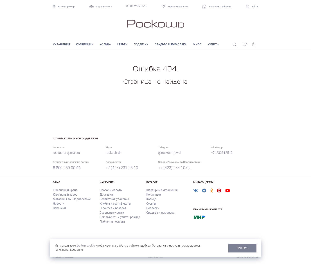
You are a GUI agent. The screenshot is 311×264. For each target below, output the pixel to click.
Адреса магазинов (178, 6)
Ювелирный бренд (65, 190)
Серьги (122, 44)
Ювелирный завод (65, 194)
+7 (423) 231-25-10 (122, 167)
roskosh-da (113, 153)
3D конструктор (66, 6)
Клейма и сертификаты (115, 203)
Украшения (61, 44)
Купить (213, 44)
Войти (254, 6)
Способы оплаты (111, 190)
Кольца (105, 44)
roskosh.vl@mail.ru (66, 153)
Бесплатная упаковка (114, 199)
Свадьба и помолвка (171, 44)
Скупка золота (104, 6)
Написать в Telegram (219, 6)
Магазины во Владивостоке (72, 199)
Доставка (106, 194)
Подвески (141, 44)
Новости (58, 203)
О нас (197, 44)
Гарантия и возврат (113, 208)
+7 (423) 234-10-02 (174, 167)
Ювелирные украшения (162, 190)
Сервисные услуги (112, 212)
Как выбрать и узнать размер (120, 217)
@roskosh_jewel (169, 153)
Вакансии (59, 208)
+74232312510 (222, 153)
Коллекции (84, 44)
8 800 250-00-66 (136, 6)
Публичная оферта (112, 221)
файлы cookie (86, 245)
